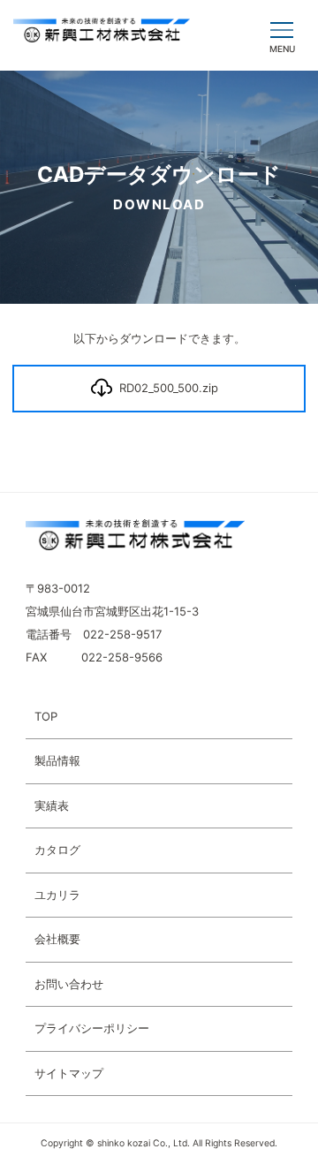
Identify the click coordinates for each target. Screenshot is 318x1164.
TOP (45, 716)
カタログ (57, 850)
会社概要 (57, 939)
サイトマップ (68, 1073)
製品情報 (57, 760)
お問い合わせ (68, 984)
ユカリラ (57, 895)
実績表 (51, 805)
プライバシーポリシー (91, 1028)
